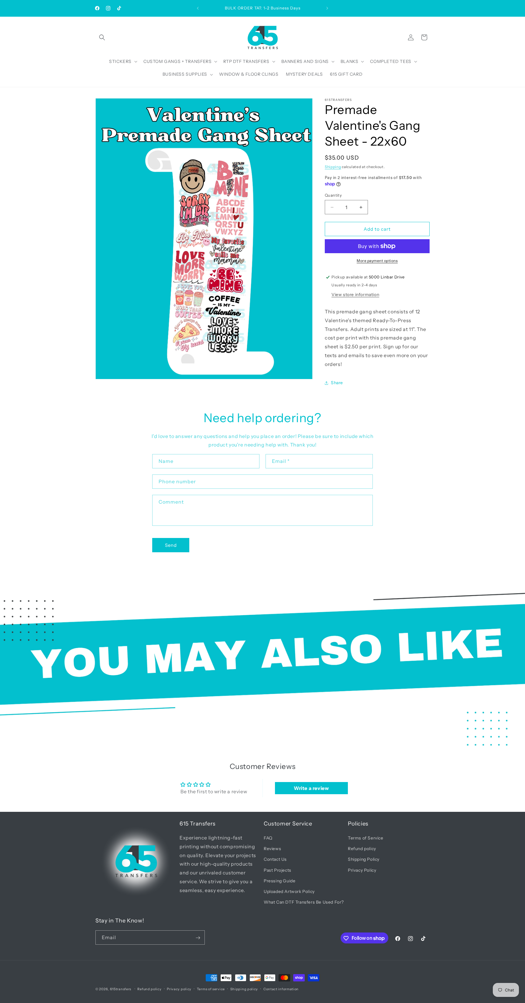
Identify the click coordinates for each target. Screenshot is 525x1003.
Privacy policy (179, 989)
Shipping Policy (363, 859)
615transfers (120, 989)
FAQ (268, 838)
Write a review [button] (311, 788)
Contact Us (275, 859)
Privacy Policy (362, 870)
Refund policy (362, 849)
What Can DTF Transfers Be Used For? (304, 902)
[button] (102, 37)
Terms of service (211, 989)
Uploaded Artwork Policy (289, 891)
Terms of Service (365, 838)
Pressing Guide (279, 881)
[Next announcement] (327, 8)
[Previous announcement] (197, 8)
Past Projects (277, 870)
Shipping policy (244, 989)
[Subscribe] (197, 938)
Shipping (333, 166)
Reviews (272, 849)
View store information (355, 294)
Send (171, 545)
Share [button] (337, 382)
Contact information (281, 989)
